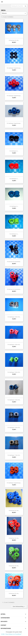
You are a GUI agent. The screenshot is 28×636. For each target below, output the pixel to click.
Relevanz (14, 13)
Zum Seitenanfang (19, 607)
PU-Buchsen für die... (14, 40)
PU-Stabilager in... (14, 151)
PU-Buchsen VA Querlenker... (14, 261)
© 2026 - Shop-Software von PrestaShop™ (11, 634)
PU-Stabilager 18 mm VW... (14, 317)
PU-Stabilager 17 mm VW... (14, 455)
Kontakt (3, 625)
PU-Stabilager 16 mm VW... (14, 427)
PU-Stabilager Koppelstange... (14, 68)
